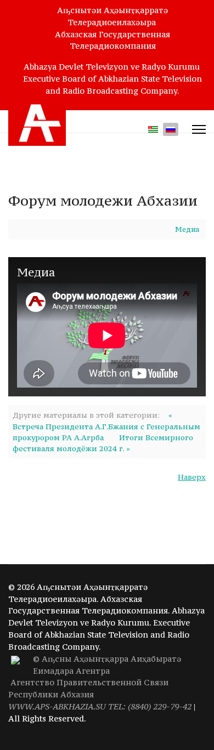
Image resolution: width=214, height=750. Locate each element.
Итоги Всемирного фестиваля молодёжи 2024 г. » (103, 443)
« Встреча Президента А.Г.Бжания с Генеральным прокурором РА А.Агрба (106, 426)
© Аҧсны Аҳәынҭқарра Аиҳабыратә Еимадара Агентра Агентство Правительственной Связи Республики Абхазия (100, 683)
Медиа (187, 229)
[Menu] (199, 129)
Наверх (192, 477)
